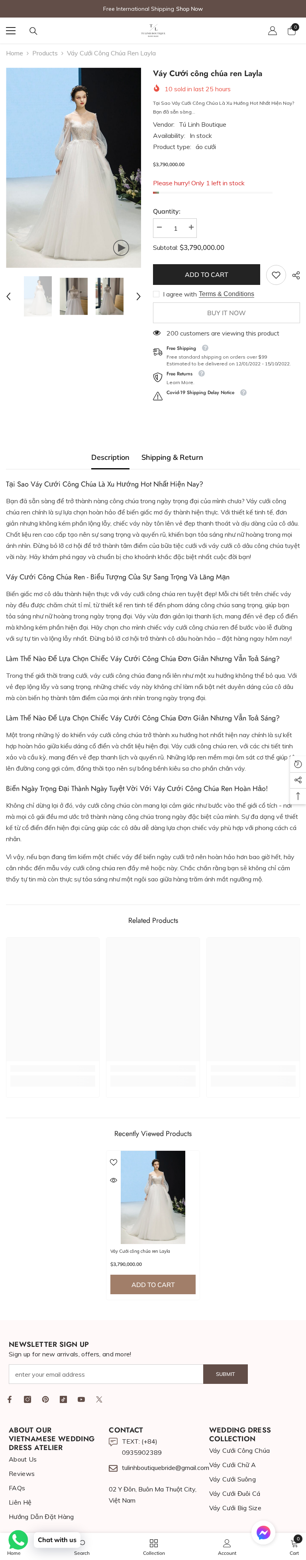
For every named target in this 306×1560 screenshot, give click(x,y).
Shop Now (189, 8)
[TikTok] (63, 1399)
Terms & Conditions (226, 293)
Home (14, 53)
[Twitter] (99, 1399)
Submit (225, 1374)
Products (45, 53)
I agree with (180, 294)
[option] (73, 168)
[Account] (272, 30)
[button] (8, 296)
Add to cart (206, 275)
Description (110, 457)
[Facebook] (10, 1399)
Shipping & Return (172, 457)
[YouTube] (81, 1399)
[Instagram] (27, 1399)
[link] (276, 275)
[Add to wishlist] (113, 1162)
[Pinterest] (45, 1399)
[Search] (33, 31)
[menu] (11, 30)
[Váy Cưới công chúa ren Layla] (153, 1197)
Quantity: (166, 211)
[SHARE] (293, 275)
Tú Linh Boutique (202, 124)
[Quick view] (113, 1180)
